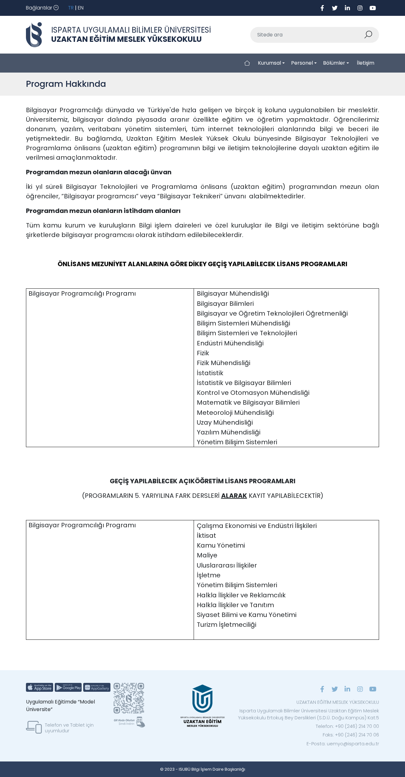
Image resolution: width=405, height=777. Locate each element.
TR (71, 7)
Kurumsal (269, 63)
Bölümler (334, 63)
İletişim (365, 63)
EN (81, 7)
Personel (302, 63)
